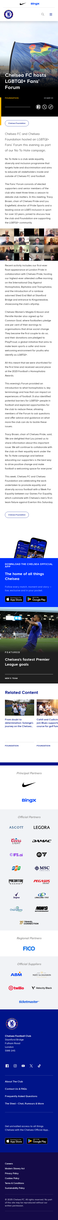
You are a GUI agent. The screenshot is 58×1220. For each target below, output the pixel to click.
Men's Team (11, 678)
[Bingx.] (35, 3)
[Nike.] (23, 3)
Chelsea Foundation (17, 123)
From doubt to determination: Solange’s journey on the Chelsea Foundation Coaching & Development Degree (19, 726)
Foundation (12, 98)
